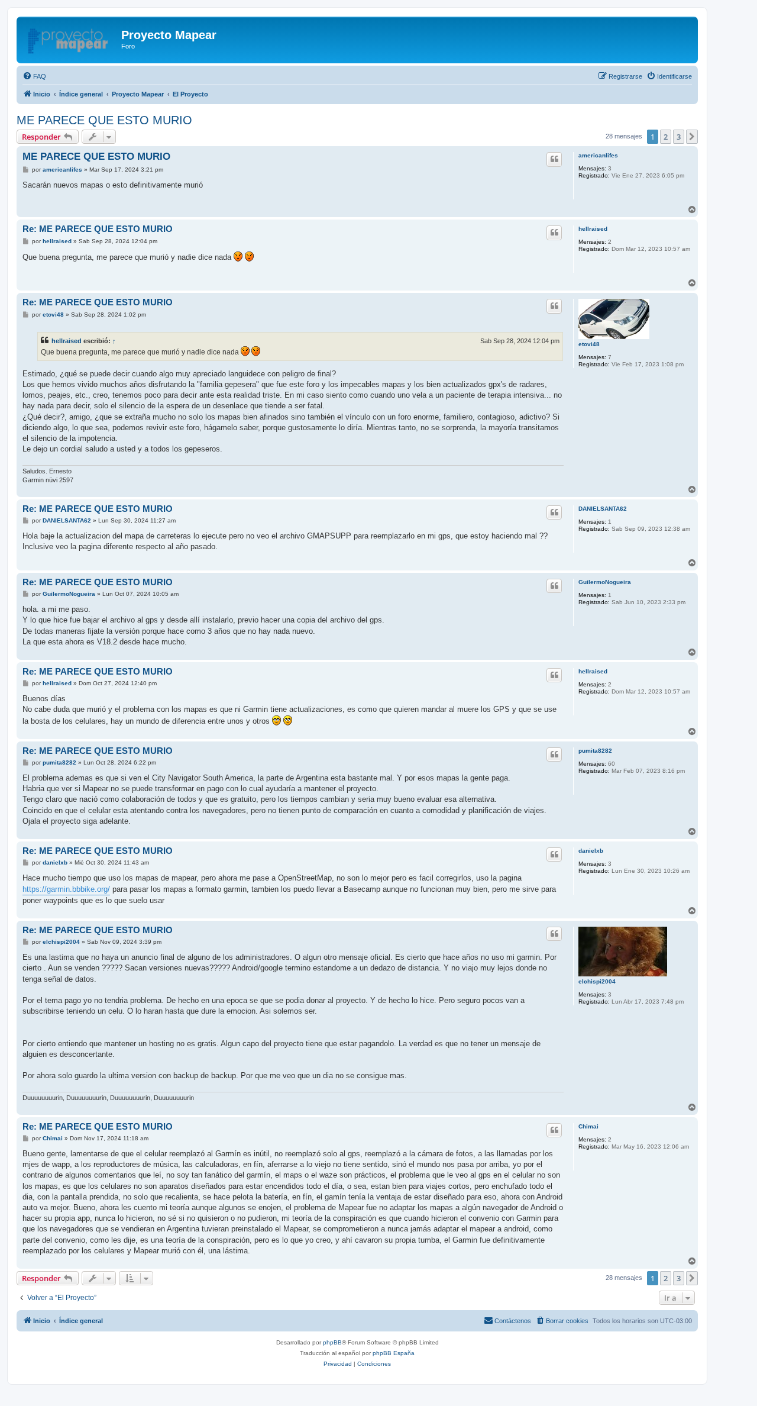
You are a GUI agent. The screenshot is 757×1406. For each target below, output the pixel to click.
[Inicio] (70, 38)
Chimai (588, 1126)
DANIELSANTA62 (602, 508)
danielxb (590, 850)
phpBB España (394, 1353)
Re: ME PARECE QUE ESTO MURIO (97, 229)
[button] (692, 137)
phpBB (332, 1342)
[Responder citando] (554, 159)
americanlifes (598, 155)
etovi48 (589, 344)
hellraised (592, 228)
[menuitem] (34, 76)
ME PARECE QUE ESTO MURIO (104, 120)
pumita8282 (595, 750)
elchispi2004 (597, 981)
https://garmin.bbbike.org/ (66, 889)
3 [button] (679, 136)
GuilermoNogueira (604, 582)
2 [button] (666, 136)
